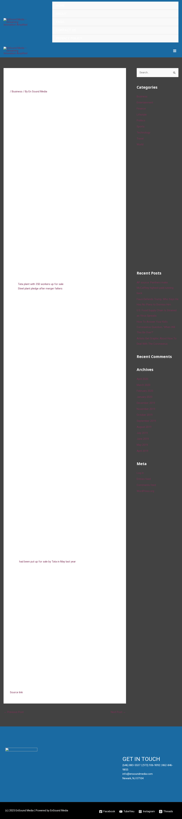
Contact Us (66, 30)
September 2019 (146, 420)
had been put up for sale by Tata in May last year (47, 561)
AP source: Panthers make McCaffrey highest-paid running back (155, 288)
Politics (141, 120)
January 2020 (144, 396)
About (61, 13)
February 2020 (145, 390)
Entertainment (145, 102)
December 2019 (146, 403)
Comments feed (146, 485)
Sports (140, 126)
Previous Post (14, 712)
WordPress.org (145, 491)
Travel (140, 138)
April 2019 (142, 450)
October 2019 (144, 414)
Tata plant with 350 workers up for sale (40, 284)
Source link (16, 692)
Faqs (60, 22)
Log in (140, 473)
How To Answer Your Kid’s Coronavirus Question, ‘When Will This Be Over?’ (156, 327)
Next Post (118, 712)
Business (17, 91)
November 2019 (146, 409)
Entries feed (144, 479)
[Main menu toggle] (175, 51)
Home (60, 5)
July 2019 (142, 433)
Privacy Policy (69, 38)
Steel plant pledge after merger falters (40, 288)
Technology (143, 132)
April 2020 (142, 379)
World (140, 144)
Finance (141, 108)
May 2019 (142, 444)
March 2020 (143, 385)
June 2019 (143, 438)
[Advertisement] (159, 208)
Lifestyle (142, 114)
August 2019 (144, 427)
